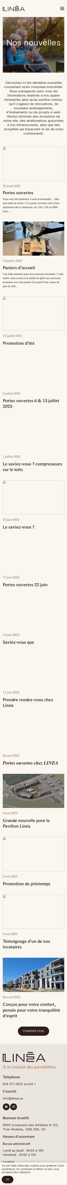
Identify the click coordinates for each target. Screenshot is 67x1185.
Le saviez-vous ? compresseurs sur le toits (32, 466)
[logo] (14, 8)
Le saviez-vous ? (18, 527)
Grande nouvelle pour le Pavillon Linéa (26, 823)
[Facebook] (6, 1106)
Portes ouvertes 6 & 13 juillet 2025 (31, 403)
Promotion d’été (19, 343)
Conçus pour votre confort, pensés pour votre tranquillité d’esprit (31, 1009)
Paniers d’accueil (19, 268)
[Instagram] (13, 1106)
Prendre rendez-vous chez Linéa (28, 702)
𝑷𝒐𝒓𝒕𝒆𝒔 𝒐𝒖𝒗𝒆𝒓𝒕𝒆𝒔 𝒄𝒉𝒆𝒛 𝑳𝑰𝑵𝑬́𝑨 (30, 763)
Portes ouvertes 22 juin (25, 585)
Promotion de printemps (26, 884)
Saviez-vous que (18, 642)
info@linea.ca (13, 1098)
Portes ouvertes (18, 193)
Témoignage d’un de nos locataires (26, 944)
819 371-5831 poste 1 (19, 1084)
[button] (62, 8)
